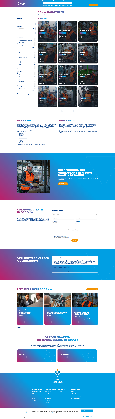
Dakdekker (21, 141)
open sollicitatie (86, 178)
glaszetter (68, 127)
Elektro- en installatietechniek (38, 393)
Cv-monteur (47, 405)
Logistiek (34, 400)
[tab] (19, 327)
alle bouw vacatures (41, 144)
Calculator (21, 140)
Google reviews (60, 382)
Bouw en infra (35, 396)
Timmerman (60, 391)
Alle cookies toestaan (87, 410)
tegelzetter (85, 126)
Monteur (47, 396)
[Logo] (21, 4)
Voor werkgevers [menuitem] (62, 5)
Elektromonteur (48, 391)
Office (33, 398)
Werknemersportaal (75, 396)
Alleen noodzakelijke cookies (87, 416)
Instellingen (34, 415)
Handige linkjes (75, 389)
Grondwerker (21, 135)
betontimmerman (90, 126)
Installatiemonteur (49, 402)
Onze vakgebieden (37, 389)
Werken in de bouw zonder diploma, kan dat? (65, 271)
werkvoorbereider (49, 126)
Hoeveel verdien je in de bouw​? (61, 258)
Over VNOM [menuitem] (69, 5)
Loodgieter (47, 393)
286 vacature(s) (26, 94)
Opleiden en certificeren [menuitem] (53, 5)
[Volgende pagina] (73, 111)
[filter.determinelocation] (34, 28)
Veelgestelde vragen (75, 393)
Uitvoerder (21, 142)
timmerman (43, 126)
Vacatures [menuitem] (45, 5)
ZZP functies (61, 389)
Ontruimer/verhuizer (23, 138)
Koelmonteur (47, 400)
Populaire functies (50, 389)
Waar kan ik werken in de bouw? (62, 267)
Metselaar (21, 139)
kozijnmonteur (62, 127)
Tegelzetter (21, 133)
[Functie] (26, 24)
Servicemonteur (48, 398)
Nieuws (72, 391)
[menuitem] (57, 3)
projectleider (32, 127)
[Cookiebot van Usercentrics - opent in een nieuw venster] (26, 417)
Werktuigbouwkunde (36, 391)
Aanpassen (86, 413)
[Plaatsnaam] (26, 28)
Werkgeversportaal (75, 398)
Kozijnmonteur (21, 134)
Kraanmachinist (22, 136)
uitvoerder (89, 128)
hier (52, 412)
